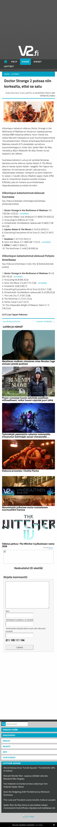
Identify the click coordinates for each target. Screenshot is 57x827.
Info (5, 751)
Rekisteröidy (9, 735)
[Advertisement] (28, 685)
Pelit (14, 61)
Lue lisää (38, 825)
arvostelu (24, 213)
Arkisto (6, 740)
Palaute (6, 746)
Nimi (7, 611)
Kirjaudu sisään (10, 729)
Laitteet (9, 66)
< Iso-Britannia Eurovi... (11, 321)
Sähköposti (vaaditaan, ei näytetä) (19, 619)
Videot (38, 61)
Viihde (25, 61)
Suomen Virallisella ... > (45, 321)
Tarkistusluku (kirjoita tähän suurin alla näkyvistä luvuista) (25, 630)
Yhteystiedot (9, 757)
